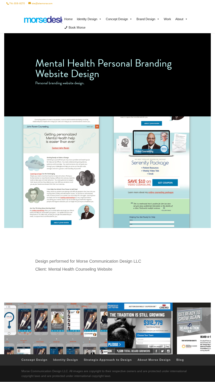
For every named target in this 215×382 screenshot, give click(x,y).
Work (167, 19)
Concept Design (117, 19)
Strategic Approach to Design (108, 359)
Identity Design (87, 19)
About (179, 19)
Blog (180, 359)
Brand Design (145, 19)
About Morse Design (154, 359)
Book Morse (77, 27)
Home (68, 19)
